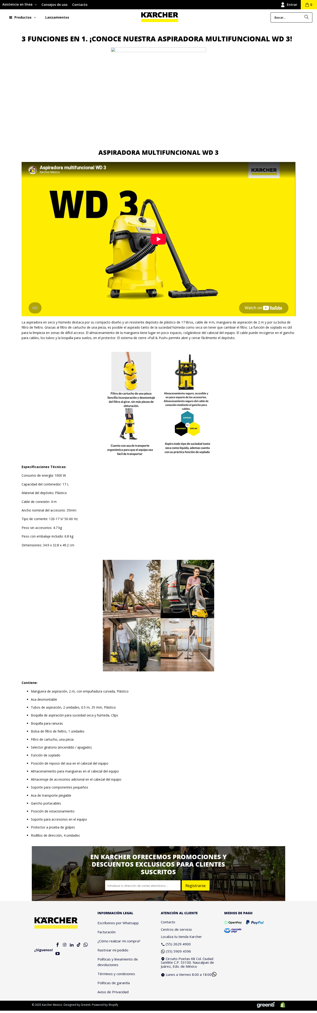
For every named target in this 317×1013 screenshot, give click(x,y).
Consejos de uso (55, 4)
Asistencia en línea (17, 4)
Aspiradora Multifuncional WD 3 (158, 152)
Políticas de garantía (113, 982)
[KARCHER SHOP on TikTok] (78, 945)
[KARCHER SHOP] (159, 17)
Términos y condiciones (116, 973)
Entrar (292, 4)
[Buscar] (306, 17)
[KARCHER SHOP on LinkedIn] (71, 945)
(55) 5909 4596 (178, 951)
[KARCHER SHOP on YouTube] (58, 953)
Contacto (79, 4)
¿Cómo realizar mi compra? (118, 941)
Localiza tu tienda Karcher (181, 936)
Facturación (106, 932)
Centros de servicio (176, 929)
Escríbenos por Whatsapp (118, 923)
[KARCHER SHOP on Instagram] (65, 945)
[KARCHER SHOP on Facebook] (58, 945)
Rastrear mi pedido (112, 950)
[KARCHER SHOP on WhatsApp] (86, 945)
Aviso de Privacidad (113, 992)
